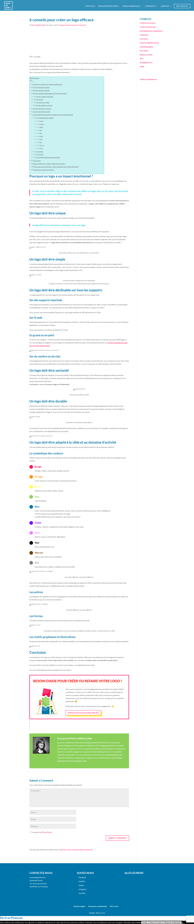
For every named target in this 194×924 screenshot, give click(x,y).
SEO (141, 58)
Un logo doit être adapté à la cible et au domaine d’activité (53, 115)
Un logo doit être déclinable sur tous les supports (50, 93)
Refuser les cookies (156, 922)
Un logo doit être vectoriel (42, 109)
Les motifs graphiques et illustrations (48, 157)
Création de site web (148, 27)
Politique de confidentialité (97, 906)
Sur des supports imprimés (44, 97)
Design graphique (131, 6)
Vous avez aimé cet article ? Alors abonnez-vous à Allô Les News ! (56, 167)
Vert (40, 130)
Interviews (144, 39)
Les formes (39, 154)
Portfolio (90, 6)
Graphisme (144, 35)
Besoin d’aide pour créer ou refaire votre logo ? (49, 164)
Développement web (107, 6)
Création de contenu (148, 23)
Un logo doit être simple (41, 90)
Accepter (145, 922)
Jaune (41, 127)
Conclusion (37, 161)
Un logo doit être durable (41, 112)
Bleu (40, 133)
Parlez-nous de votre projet (83, 713)
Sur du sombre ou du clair (44, 105)
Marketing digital (146, 47)
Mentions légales (79, 906)
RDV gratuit (182, 6)
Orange (41, 124)
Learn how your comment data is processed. (76, 849)
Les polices (39, 151)
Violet (41, 136)
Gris (41, 148)
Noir (40, 142)
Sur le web (39, 99)
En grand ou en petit (42, 102)
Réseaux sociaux (146, 54)
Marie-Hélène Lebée (38, 25)
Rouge (41, 121)
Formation (150, 6)
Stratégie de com (146, 62)
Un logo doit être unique (41, 87)
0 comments (82, 25)
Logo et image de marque (68, 25)
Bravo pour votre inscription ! (44, 170)
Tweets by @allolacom (148, 79)
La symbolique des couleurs (45, 118)
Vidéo (142, 66)
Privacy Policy (46, 832)
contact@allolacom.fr (37, 877)
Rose (40, 139)
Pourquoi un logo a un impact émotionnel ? (48, 84)
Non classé (144, 51)
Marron (41, 145)
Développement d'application (151, 31)
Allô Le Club (114, 906)
